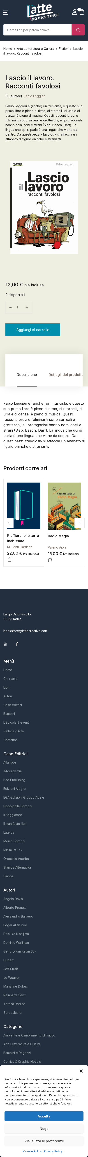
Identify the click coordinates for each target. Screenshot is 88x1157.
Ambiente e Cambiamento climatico (29, 1035)
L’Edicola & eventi (16, 722)
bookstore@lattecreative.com (25, 631)
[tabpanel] (44, 207)
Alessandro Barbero (18, 916)
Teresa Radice (14, 1004)
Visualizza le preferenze (44, 1141)
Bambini (9, 714)
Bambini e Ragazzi (17, 1053)
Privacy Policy (53, 1151)
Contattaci (10, 740)
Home (7, 48)
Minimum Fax (12, 850)
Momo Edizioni (14, 841)
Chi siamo (10, 679)
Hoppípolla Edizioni (17, 806)
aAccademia (12, 771)
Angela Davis (13, 899)
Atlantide (9, 762)
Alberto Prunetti (14, 907)
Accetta (44, 1116)
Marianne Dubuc (15, 986)
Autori (7, 696)
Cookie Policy (32, 1151)
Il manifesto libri (14, 823)
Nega (44, 1128)
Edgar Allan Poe (15, 925)
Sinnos (8, 876)
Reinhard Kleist (14, 995)
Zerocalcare (12, 1012)
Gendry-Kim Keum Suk (19, 951)
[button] (81, 1070)
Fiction (64, 48)
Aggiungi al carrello (32, 329)
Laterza (8, 832)
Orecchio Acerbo (16, 859)
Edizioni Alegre (14, 788)
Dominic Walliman (16, 942)
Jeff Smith (10, 969)
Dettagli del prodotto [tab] (66, 374)
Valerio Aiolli (57, 547)
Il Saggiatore (12, 815)
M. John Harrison (19, 547)
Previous (8, 523)
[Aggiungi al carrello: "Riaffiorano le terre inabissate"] (9, 559)
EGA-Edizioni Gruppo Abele (23, 797)
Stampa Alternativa (17, 867)
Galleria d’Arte (13, 731)
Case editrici (12, 705)
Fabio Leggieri (34, 96)
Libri (6, 687)
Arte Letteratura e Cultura (35, 48)
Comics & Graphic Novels (22, 1061)
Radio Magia (58, 536)
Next (79, 523)
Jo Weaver (11, 977)
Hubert (8, 960)
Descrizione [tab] (27, 374)
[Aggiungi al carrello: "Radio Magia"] (50, 560)
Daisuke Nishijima (16, 934)
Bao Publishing (14, 780)
